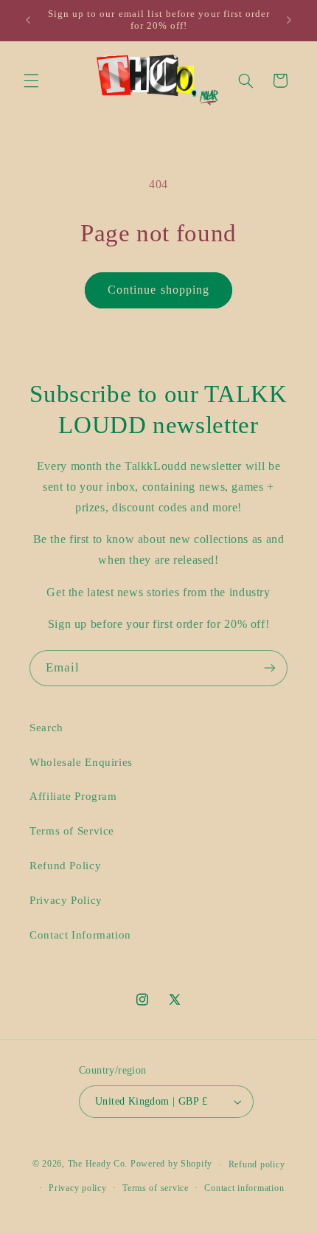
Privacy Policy (65, 900)
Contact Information (80, 935)
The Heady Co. (98, 1164)
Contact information (244, 1188)
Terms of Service (71, 831)
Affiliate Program (73, 796)
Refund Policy (65, 865)
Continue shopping (158, 289)
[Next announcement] (289, 20)
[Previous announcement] (28, 20)
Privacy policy (77, 1188)
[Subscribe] (270, 668)
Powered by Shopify (171, 1164)
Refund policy (257, 1164)
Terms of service (155, 1188)
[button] (31, 80)
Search (46, 727)
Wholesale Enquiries (81, 762)
